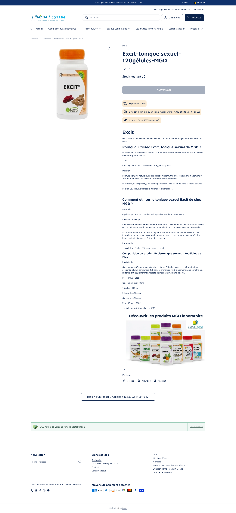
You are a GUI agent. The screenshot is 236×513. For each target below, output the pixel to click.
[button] (194, 17)
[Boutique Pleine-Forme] (48, 17)
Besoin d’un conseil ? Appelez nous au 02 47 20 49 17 (118, 396)
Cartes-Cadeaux (99, 470)
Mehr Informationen (196, 427)
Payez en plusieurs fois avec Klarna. (169, 465)
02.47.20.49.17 (197, 9)
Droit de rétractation (162, 472)
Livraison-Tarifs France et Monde (168, 469)
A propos (157, 461)
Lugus (124, 508)
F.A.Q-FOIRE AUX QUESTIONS (105, 463)
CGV (155, 454)
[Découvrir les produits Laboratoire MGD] (165, 369)
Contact (95, 467)
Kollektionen (46, 39)
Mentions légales (161, 458)
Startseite (34, 39)
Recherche (96, 460)
